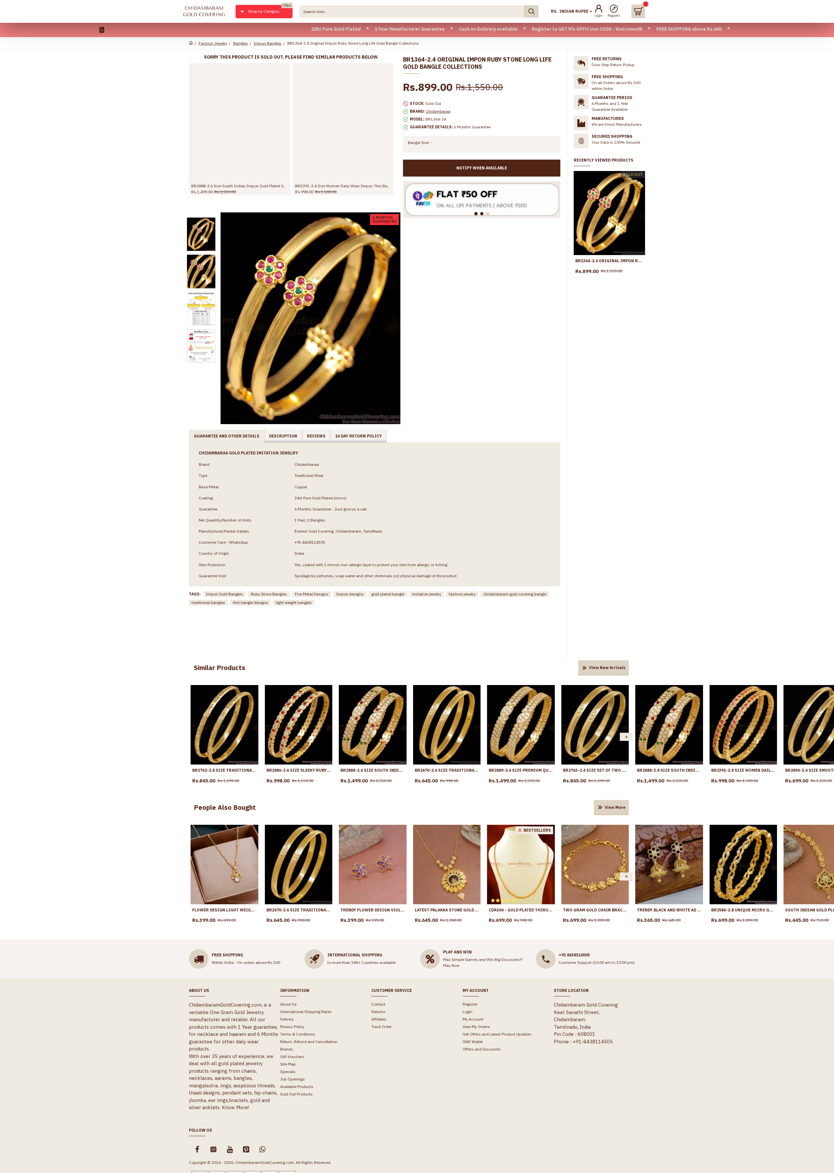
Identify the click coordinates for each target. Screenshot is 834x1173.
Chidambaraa (438, 111)
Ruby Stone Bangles (269, 594)
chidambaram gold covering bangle (514, 594)
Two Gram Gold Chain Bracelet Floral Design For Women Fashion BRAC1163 (595, 910)
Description (283, 436)
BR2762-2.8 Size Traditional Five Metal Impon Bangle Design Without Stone (224, 770)
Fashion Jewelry (213, 43)
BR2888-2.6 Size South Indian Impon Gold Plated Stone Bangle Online (239, 185)
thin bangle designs (250, 602)
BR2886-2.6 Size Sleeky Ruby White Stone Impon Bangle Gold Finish (298, 770)
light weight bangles (294, 602)
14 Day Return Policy (358, 436)
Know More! (235, 1107)
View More (615, 807)
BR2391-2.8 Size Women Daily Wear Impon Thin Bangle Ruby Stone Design (743, 770)
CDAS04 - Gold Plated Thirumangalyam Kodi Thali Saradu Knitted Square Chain (521, 910)
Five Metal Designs (311, 594)
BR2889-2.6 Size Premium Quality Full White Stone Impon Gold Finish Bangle (521, 770)
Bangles (240, 43)
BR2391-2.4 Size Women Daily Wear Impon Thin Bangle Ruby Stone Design (343, 185)
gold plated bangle (387, 594)
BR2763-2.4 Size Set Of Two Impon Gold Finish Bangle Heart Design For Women (595, 770)
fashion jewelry (462, 594)
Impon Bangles (267, 43)
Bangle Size (418, 142)
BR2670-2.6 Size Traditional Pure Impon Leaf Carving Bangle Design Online (447, 770)
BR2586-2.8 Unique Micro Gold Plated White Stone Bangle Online (743, 910)
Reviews (316, 436)
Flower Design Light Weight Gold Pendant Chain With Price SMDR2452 (224, 910)
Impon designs (350, 594)
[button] (193, 737)
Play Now (451, 965)
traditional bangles (208, 602)
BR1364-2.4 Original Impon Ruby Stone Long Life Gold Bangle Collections (609, 260)
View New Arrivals (607, 667)
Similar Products (219, 667)
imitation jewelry (426, 594)
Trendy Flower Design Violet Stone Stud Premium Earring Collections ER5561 (372, 910)
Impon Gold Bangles (224, 594)
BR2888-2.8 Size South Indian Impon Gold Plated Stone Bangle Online (669, 770)
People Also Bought (225, 807)
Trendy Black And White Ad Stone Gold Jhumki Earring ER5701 (669, 910)
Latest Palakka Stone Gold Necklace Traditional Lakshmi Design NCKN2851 (447, 910)
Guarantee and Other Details (226, 436)
